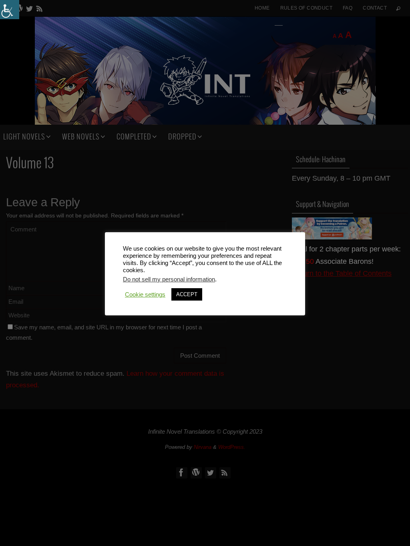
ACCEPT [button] (186, 294)
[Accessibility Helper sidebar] (9, 9)
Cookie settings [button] (145, 294)
